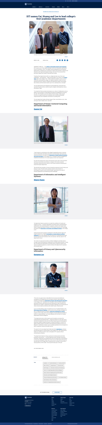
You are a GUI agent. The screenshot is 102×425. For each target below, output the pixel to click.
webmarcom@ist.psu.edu (56, 357)
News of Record (46, 365)
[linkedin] (62, 60)
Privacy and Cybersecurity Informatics (50, 377)
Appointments (53, 365)
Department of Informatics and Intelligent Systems (51, 228)
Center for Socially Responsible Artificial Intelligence (53, 370)
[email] (65, 60)
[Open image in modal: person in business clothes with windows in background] (51, 200)
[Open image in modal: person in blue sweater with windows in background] (51, 274)
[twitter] (60, 60)
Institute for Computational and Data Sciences (52, 382)
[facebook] (57, 60)
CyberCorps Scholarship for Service (57, 311)
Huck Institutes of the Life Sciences (50, 379)
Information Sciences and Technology (51, 11)
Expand (66, 56)
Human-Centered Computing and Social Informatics (53, 372)
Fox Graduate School (62, 377)
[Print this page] (67, 60)
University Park (60, 365)
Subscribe (56, 392)
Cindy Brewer (59, 329)
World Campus (46, 367)
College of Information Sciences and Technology (56, 66)
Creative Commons (59, 55)
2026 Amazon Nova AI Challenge (40, 310)
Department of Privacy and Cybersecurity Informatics (56, 300)
